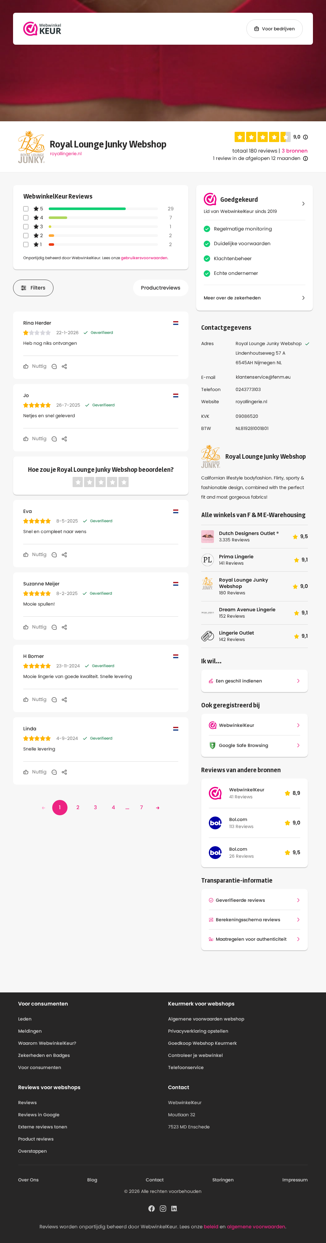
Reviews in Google (39, 1114)
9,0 (300, 137)
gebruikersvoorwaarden (144, 257)
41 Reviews (240, 797)
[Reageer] (54, 366)
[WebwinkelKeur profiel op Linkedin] (174, 1208)
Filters (38, 287)
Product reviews (35, 1139)
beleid (211, 1226)
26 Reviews (241, 856)
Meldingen (30, 1031)
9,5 (296, 852)
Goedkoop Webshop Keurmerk (202, 1043)
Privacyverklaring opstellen (198, 1031)
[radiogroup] (263, 137)
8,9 (296, 793)
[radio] (240, 137)
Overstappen (32, 1151)
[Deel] (64, 366)
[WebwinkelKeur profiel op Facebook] (151, 1208)
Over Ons (28, 1180)
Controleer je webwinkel (195, 1055)
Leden (25, 1019)
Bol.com (238, 819)
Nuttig (38, 366)
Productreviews (161, 287)
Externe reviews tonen (42, 1127)
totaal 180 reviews (254, 150)
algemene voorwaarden (256, 1226)
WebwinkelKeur (246, 790)
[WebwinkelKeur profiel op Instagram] (163, 1208)
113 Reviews (241, 826)
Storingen (223, 1180)
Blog (92, 1180)
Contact (155, 1180)
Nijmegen (264, 362)
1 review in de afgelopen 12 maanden (257, 158)
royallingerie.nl (66, 153)
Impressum (295, 1180)
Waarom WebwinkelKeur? (47, 1043)
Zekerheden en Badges (44, 1055)
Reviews (27, 1102)
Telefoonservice (186, 1067)
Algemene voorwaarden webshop (206, 1019)
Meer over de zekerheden (232, 298)
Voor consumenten (39, 1067)
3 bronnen (295, 151)
